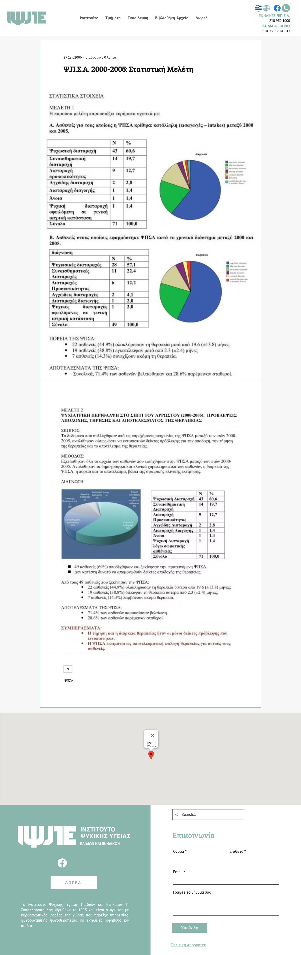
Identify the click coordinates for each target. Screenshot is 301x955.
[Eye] (258, 8)
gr (68, 669)
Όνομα (178, 851)
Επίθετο (236, 851)
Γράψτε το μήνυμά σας (192, 892)
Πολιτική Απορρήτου (188, 945)
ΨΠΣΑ (68, 681)
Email (177, 872)
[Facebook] (277, 8)
